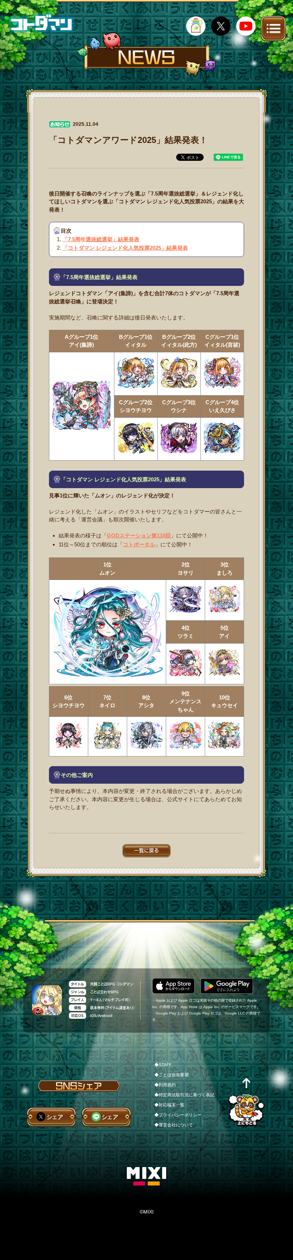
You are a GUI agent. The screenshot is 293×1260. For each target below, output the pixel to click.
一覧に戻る (146, 850)
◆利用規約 (165, 1085)
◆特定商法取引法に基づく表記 (184, 1095)
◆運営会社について (173, 1125)
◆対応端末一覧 (169, 1105)
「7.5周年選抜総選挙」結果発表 (101, 239)
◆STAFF (163, 1065)
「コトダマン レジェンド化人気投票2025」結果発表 (125, 248)
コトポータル (139, 544)
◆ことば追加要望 (171, 1075)
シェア (54, 1117)
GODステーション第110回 (139, 535)
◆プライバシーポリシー (178, 1115)
